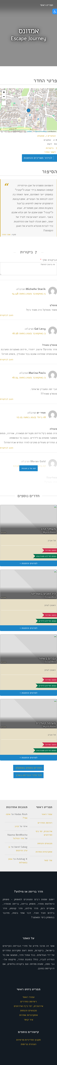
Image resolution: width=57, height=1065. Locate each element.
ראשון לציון (50, 605)
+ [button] (4, 92)
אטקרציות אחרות (44, 851)
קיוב (17, 826)
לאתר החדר (50, 152)
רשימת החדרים (45, 822)
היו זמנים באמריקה (43, 593)
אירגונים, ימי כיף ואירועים (28, 1006)
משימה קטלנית (46, 723)
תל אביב (52, 540)
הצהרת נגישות (28, 1044)
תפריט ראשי (46, 5)
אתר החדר (6, 234)
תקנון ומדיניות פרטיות (28, 1039)
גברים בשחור (47, 658)
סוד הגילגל (18, 838)
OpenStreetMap (41, 131)
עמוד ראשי (47, 814)
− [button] (4, 96)
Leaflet (29, 131)
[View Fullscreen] (4, 103)
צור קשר (48, 860)
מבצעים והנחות (44, 843)
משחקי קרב (48, 529)
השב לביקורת (6, 315)
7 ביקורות (51, 148)
